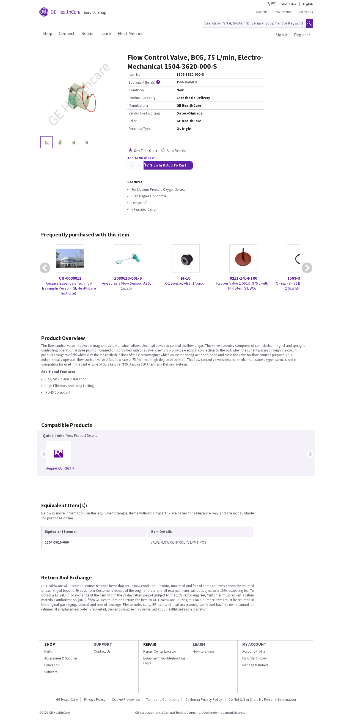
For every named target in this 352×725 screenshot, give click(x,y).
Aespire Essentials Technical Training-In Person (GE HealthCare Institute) (69, 288)
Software (50, 672)
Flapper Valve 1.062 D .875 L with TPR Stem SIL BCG (242, 286)
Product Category (142, 98)
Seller (132, 121)
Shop (47, 33)
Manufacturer (138, 105)
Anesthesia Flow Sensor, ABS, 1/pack (126, 286)
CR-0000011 (70, 278)
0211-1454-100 (243, 278)
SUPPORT (103, 644)
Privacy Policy (94, 699)
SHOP (49, 644)
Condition (136, 90)
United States (287, 4)
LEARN (199, 644)
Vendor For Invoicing (144, 113)
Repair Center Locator (159, 651)
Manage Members (255, 665)
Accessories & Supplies (60, 658)
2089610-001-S (128, 278)
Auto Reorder (176, 150)
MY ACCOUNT (254, 644)
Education (52, 665)
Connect (67, 33)
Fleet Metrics (130, 33)
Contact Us (306, 12)
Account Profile (253, 651)
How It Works (283, 12)
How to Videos (204, 651)
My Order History (254, 658)
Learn (105, 33)
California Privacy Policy (204, 699)
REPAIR (149, 644)
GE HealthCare (67, 699)
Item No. (135, 74)
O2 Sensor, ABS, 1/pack (184, 283)
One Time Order (145, 150)
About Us (261, 12)
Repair (87, 33)
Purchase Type (139, 128)
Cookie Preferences (126, 699)
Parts (48, 651)
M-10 (185, 278)
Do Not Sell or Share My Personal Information (262, 699)
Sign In (282, 34)
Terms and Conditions (162, 699)
